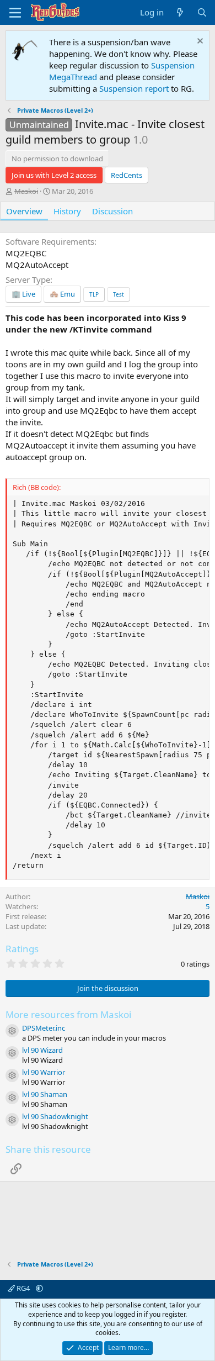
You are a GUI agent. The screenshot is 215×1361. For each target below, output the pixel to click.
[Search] (202, 12)
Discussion (112, 211)
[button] (39, 1288)
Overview (24, 211)
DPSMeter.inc (43, 1028)
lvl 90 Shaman (44, 1094)
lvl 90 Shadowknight (55, 1116)
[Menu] (15, 13)
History (67, 211)
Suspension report (134, 88)
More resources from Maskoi (68, 1014)
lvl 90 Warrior (43, 1072)
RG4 (23, 1288)
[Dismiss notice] (198, 42)
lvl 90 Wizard (42, 1050)
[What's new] (180, 12)
